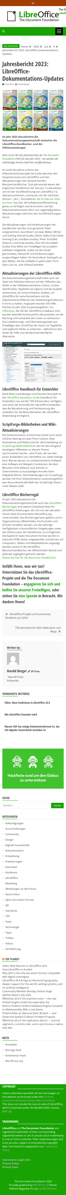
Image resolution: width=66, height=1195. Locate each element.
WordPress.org (14, 1061)
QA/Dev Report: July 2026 (16, 995)
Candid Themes (47, 1188)
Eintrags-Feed (13, 1050)
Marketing (11, 883)
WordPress (39, 1185)
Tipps (8, 932)
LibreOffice (11, 878)
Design (9, 839)
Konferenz (11, 872)
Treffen (9, 938)
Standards (11, 910)
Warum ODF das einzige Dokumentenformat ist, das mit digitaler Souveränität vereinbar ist (32, 728)
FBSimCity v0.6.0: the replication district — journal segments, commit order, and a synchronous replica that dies (32, 1024)
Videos (9, 943)
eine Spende (28, 595)
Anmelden (11, 1044)
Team (8, 921)
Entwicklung (12, 856)
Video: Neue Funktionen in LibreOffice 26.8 (27, 702)
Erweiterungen (13, 861)
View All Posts (15, 677)
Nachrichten (12, 894)
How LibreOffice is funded (17, 969)
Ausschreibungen (15, 828)
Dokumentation (14, 850)
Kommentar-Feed (15, 1055)
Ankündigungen (14, 823)
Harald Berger (17, 670)
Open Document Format (19, 899)
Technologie (12, 927)
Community (12, 834)
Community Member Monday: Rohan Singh (27, 991)
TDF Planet (12, 959)
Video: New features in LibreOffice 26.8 (24, 965)
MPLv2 (7, 1111)
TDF (7, 916)
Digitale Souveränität (17, 845)
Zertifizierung (13, 949)
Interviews (11, 867)
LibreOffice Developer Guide (23, 397)
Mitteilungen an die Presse (20, 889)
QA (7, 905)
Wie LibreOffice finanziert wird (21, 714)
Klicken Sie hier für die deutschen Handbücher (29, 557)
